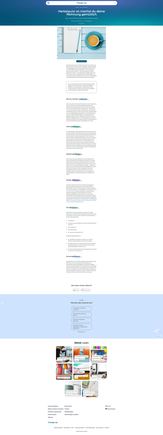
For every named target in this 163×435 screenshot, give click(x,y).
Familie (67, 409)
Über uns (108, 406)
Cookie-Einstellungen (90, 427)
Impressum (107, 427)
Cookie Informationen (79, 427)
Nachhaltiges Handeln (72, 414)
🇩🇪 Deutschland (110, 409)
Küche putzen (52, 414)
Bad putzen (68, 406)
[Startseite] (81, 3)
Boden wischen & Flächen (56, 409)
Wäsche (50, 417)
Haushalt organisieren (54, 412)
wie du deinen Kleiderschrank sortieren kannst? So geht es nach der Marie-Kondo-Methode (81, 201)
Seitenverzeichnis (100, 427)
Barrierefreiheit (67, 427)
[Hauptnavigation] (115, 3)
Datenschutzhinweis (58, 427)
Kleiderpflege (69, 412)
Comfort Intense (70, 191)
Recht (72, 427)
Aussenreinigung (53, 406)
